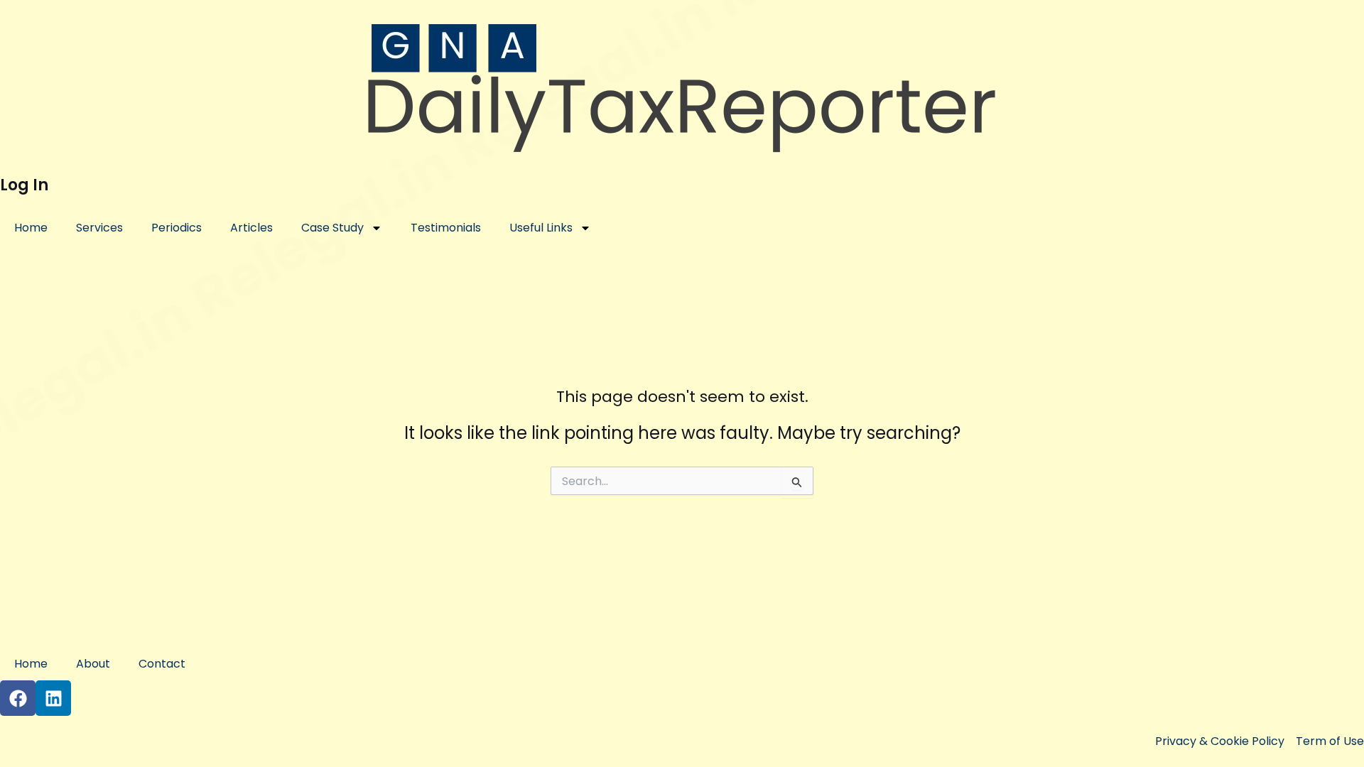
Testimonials (446, 227)
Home (31, 227)
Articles (251, 227)
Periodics (176, 227)
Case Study (332, 227)
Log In (24, 185)
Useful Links (541, 227)
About (93, 664)
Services (99, 227)
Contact (162, 664)
